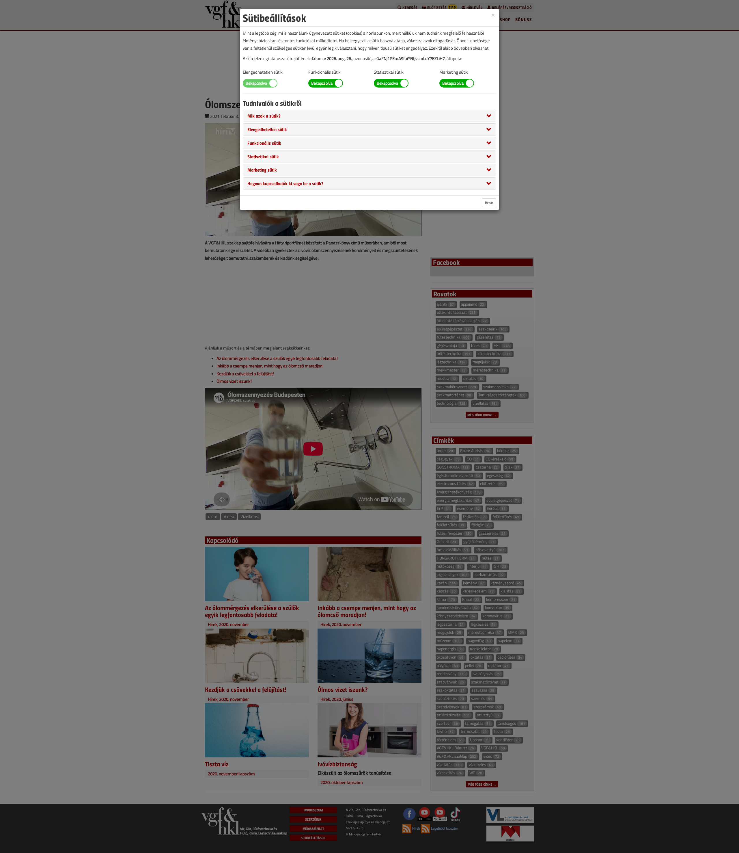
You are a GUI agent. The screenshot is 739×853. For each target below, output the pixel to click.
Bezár (489, 202)
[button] (264, 115)
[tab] (369, 116)
